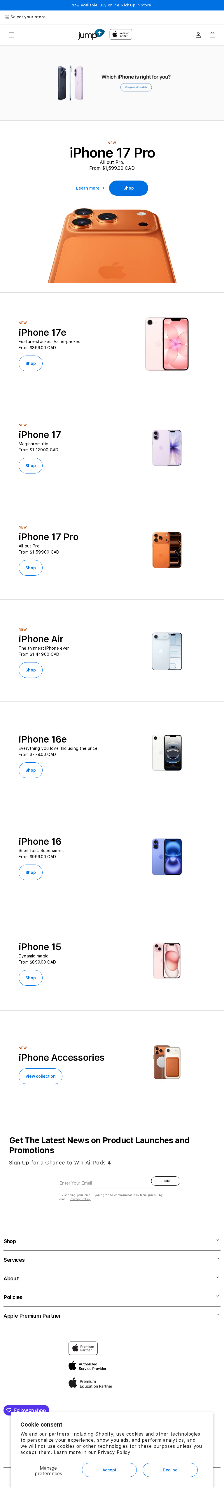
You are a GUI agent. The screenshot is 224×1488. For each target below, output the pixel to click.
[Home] (91, 34)
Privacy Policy (114, 1452)
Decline (170, 1470)
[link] (128, 188)
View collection (40, 1076)
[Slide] (112, 83)
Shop (30, 363)
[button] (12, 35)
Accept (109, 1470)
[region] (112, 83)
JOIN (166, 1181)
